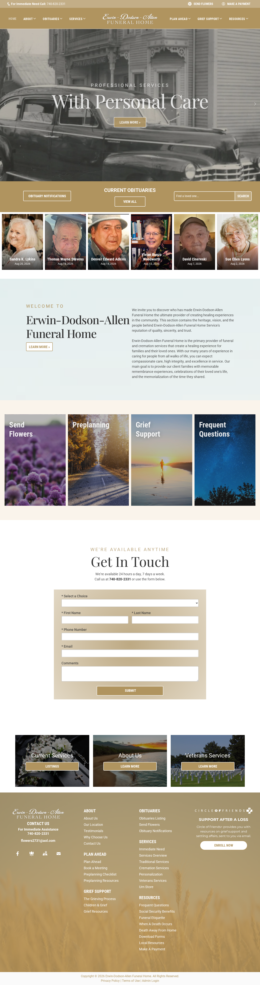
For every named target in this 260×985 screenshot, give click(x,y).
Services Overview (153, 854)
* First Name (71, 611)
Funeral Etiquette (152, 916)
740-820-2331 (56, 4)
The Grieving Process (100, 897)
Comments (69, 661)
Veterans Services (153, 879)
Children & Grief (95, 903)
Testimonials (93, 829)
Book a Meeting (95, 866)
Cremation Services (154, 866)
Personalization (151, 872)
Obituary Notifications (155, 829)
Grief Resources (96, 910)
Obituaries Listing (152, 816)
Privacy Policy (110, 979)
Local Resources (151, 941)
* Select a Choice (74, 594)
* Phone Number (74, 628)
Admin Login (150, 979)
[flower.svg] (31, 854)
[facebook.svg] (18, 854)
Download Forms (152, 935)
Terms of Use (131, 979)
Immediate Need (152, 847)
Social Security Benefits (157, 910)
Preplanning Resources (101, 879)
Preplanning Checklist (100, 872)
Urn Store (146, 885)
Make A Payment (152, 947)
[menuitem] (14, 18)
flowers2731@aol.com (38, 838)
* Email (67, 644)
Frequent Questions (154, 903)
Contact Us (92, 842)
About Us (91, 816)
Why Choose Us (96, 835)
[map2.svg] (45, 854)
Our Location (93, 823)
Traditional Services (154, 860)
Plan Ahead (92, 860)
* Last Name (141, 611)
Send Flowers (149, 823)
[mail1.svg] (58, 854)
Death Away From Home (157, 928)
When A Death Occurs (155, 922)
